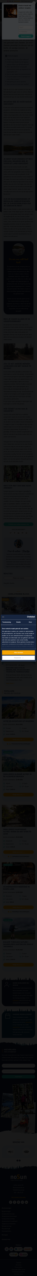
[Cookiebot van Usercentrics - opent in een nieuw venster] (27, 617)
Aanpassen (17, 658)
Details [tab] (18, 622)
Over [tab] (30, 622)
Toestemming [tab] (6, 622)
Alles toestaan (18, 652)
